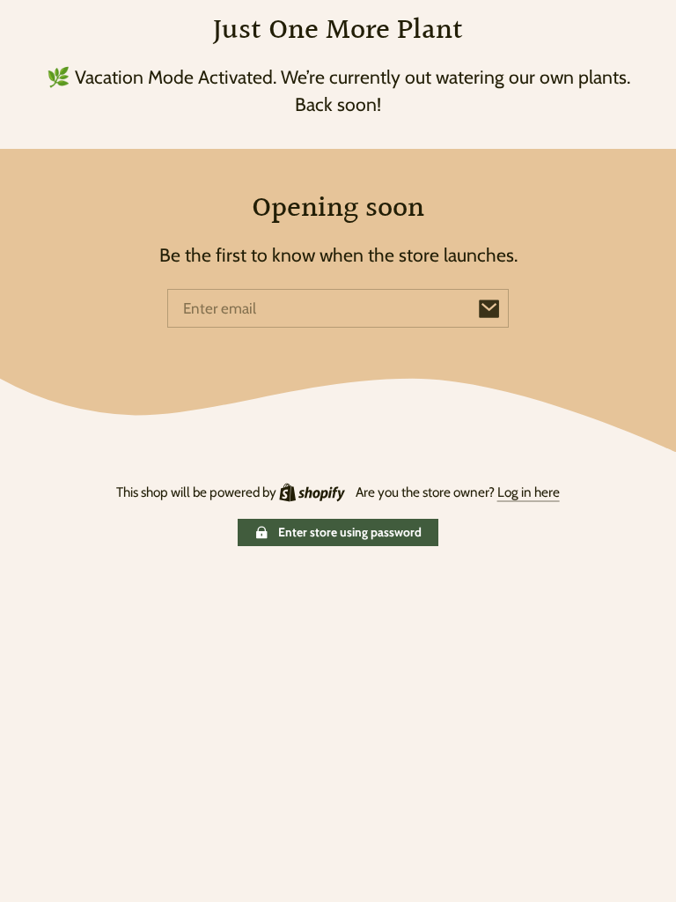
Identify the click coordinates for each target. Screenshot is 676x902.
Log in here (528, 492)
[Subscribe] (489, 308)
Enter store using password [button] (350, 532)
